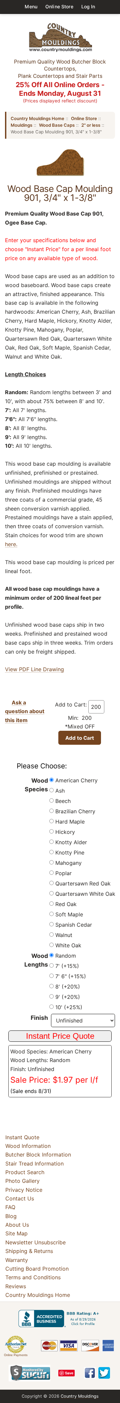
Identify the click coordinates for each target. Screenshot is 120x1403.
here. (11, 544)
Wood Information (28, 1146)
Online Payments (16, 1355)
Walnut (63, 935)
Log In (88, 6)
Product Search (24, 1172)
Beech (63, 801)
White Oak (68, 945)
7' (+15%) (67, 966)
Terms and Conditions (33, 1277)
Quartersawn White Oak (85, 893)
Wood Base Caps (57, 125)
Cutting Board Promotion (37, 1268)
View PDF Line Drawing (34, 669)
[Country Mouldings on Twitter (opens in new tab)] (104, 1373)
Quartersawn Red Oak (83, 883)
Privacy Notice (23, 1189)
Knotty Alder (71, 842)
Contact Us (19, 1198)
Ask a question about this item (24, 711)
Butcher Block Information (38, 1154)
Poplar (63, 873)
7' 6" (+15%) (70, 976)
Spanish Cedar (73, 924)
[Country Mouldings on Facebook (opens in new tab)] (90, 1373)
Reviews (15, 1286)
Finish (39, 1017)
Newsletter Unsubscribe (35, 1242)
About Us (17, 1224)
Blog (11, 1216)
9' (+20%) (67, 997)
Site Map (16, 1233)
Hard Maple (70, 821)
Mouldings (21, 125)
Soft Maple (69, 914)
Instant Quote (22, 1137)
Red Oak (66, 904)
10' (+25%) (68, 1007)
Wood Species (36, 785)
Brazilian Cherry (75, 811)
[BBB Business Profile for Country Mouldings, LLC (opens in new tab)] (60, 1318)
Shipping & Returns (29, 1251)
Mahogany (68, 862)
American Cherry (76, 780)
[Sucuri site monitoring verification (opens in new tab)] (29, 1373)
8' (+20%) (67, 986)
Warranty (16, 1260)
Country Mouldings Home (37, 118)
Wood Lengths (36, 960)
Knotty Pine (69, 852)
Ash (60, 790)
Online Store (59, 6)
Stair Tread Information (34, 1163)
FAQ (10, 1207)
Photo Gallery (22, 1180)
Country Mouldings (80, 1396)
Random (65, 955)
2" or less (90, 125)
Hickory (65, 832)
